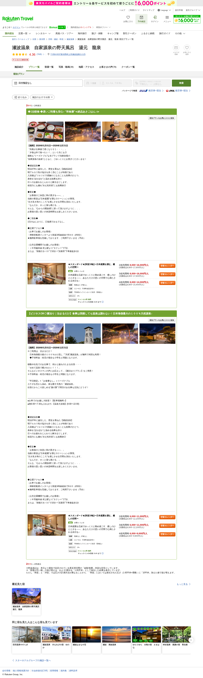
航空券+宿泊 (155, 90)
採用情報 (54, 670)
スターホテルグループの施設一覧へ (33, 660)
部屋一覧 (49, 67)
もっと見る (182, 584)
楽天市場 (179, 10)
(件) (39, 54)
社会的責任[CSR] (40, 670)
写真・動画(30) (66, 67)
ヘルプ (122, 10)
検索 (181, 83)
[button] (39, 590)
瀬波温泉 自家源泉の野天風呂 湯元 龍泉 (56, 47)
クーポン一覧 (128, 67)
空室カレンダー (167, 266)
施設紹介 (19, 67)
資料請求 (73, 670)
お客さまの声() (107, 67)
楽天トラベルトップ (20, 39)
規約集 (64, 670)
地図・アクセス (86, 67)
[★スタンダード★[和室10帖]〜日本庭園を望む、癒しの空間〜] (47, 273)
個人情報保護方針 (21, 670)
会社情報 (6, 670)
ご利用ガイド (134, 10)
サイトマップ (148, 10)
